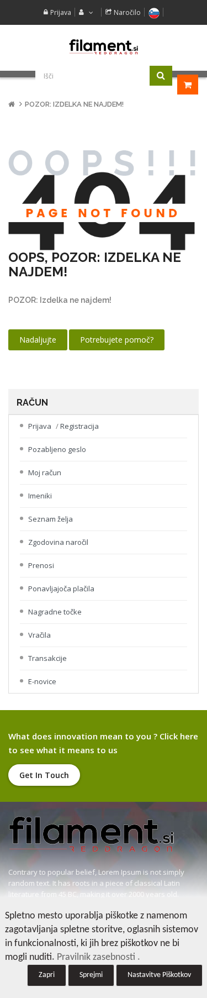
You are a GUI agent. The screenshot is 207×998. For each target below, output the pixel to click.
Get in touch (44, 775)
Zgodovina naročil (58, 542)
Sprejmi (91, 975)
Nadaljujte (37, 339)
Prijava (60, 12)
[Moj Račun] (85, 12)
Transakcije (47, 658)
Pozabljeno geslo (57, 449)
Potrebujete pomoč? (116, 339)
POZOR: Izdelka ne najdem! (74, 104)
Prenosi (41, 565)
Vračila (39, 635)
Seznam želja (50, 519)
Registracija (79, 426)
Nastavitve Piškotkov (159, 975)
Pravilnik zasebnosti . (98, 957)
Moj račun (44, 472)
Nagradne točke (55, 612)
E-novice (42, 681)
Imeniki (40, 496)
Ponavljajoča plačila (61, 588)
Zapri (47, 975)
